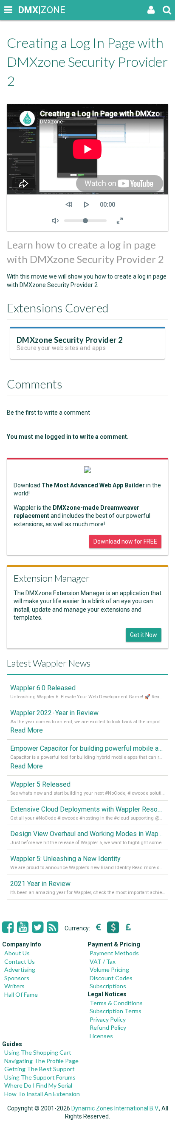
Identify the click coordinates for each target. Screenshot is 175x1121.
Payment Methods (114, 953)
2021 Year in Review (40, 884)
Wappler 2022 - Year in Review (54, 713)
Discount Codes (111, 978)
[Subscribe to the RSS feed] (52, 927)
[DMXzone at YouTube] (22, 927)
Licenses (101, 1035)
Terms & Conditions (116, 1002)
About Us (17, 953)
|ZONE (26, 10)
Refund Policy (108, 1027)
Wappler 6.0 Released (43, 688)
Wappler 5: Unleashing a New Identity (65, 859)
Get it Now (143, 635)
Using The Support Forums (40, 1077)
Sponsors (16, 978)
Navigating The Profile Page (41, 1060)
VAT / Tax (103, 961)
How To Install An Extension (42, 1093)
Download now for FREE (125, 541)
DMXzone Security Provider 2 (69, 340)
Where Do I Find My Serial (38, 1085)
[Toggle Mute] (55, 221)
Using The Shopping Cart (37, 1052)
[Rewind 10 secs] (69, 205)
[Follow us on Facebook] (8, 927)
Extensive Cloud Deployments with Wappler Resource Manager (87, 809)
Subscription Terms (115, 1010)
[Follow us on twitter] (37, 927)
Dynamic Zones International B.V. (115, 1108)
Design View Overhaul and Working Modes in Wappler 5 (87, 834)
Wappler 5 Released (40, 784)
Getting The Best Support (39, 1068)
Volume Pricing (109, 969)
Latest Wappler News (48, 663)
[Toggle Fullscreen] (120, 221)
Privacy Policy (108, 1019)
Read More (26, 730)
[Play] (87, 205)
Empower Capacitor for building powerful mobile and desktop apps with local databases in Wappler (87, 748)
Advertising (19, 969)
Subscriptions (108, 986)
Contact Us (19, 961)
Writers (14, 986)
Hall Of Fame (21, 994)
